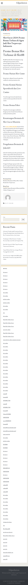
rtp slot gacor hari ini (7, 532)
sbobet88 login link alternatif (9, 427)
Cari (4, 217)
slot (4, 312)
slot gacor (5, 272)
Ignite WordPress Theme (13, 581)
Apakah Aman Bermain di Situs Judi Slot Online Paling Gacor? (13, 189)
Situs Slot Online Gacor (8, 319)
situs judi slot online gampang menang (11, 340)
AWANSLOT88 (6, 400)
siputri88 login (6, 556)
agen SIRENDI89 (7, 421)
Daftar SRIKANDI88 (11, 126)
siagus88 (5, 394)
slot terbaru (5, 518)
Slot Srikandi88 (6, 529)
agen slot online (6, 329)
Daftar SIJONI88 (7, 414)
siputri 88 (5, 559)
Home (3, 10)
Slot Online (11, 10)
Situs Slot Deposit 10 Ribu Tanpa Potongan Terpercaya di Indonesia (13, 245)
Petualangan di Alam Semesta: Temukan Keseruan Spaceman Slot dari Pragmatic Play (13, 239)
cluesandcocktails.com (8, 552)
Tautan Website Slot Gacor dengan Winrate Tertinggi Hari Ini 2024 (13, 251)
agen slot (5, 539)
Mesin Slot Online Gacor (8, 535)
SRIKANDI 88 (6, 468)
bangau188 (5, 397)
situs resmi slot (6, 434)
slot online (5, 292)
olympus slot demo (7, 522)
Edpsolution (21, 3)
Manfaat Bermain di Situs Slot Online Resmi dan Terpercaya (13, 181)
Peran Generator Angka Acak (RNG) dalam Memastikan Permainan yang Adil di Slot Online (12, 257)
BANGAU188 (6, 417)
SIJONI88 (5, 444)
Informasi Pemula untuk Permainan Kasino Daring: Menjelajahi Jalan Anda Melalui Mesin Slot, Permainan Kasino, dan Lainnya (13, 233)
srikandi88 (5, 485)
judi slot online (6, 299)
